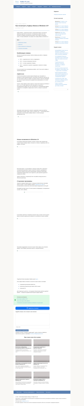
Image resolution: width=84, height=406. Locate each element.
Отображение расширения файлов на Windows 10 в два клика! (30, 302)
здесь (37, 279)
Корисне (45, 6)
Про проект (48, 392)
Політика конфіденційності (28, 392)
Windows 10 (24, 23)
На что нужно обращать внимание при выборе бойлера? (61, 38)
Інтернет (34, 6)
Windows (18, 6)
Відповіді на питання (56, 6)
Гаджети (24, 6)
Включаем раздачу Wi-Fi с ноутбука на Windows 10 (39, 380)
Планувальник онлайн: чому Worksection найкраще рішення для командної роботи (61, 80)
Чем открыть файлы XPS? (22, 298)
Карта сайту (19, 392)
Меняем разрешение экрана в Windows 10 (22, 380)
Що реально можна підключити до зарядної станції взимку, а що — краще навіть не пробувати (61, 69)
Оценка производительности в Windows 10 (40, 364)
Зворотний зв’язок (40, 392)
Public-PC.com (25, 1)
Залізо (29, 6)
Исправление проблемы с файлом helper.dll (39, 348)
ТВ (49, 6)
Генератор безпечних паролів (60, 14)
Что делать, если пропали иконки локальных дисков (61, 23)
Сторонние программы (22, 48)
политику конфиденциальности (36, 333)
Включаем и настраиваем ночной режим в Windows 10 (23, 364)
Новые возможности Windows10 (24, 46)
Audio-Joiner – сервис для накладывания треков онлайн (60, 34)
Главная (17, 23)
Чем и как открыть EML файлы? (23, 300)
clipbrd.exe (20, 44)
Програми (40, 6)
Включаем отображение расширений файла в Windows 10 (23, 348)
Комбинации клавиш (22, 42)
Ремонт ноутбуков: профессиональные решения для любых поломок (61, 84)
